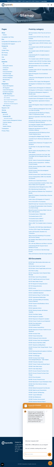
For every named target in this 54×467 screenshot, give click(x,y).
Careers (5, 48)
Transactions (5, 128)
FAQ (3, 57)
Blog (3, 39)
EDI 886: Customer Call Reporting (36, 392)
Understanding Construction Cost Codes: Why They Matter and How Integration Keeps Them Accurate (39, 156)
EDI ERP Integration (7, 93)
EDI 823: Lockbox (33, 305)
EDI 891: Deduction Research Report (37, 401)
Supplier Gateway (7, 126)
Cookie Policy (5, 50)
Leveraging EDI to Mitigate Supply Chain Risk (39, 136)
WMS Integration (6, 105)
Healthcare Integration (8, 75)
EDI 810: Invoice (32, 288)
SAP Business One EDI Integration (11, 103)
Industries (4, 61)
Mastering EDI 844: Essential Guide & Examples (39, 40)
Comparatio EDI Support (8, 44)
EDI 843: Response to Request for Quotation (39, 318)
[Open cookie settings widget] (2, 464)
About (3, 32)
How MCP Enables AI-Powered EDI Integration (39, 96)
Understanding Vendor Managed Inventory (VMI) (40, 186)
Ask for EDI (5, 114)
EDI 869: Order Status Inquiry (35, 366)
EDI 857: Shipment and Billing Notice (37, 345)
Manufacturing (6, 79)
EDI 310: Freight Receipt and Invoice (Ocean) (39, 279)
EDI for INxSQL (7, 97)
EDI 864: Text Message (34, 355)
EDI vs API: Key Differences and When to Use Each (40, 243)
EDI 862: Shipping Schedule (35, 353)
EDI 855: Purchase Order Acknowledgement (39, 340)
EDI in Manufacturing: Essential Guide (37, 189)
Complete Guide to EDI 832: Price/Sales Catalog (40, 61)
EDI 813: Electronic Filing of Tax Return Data (39, 295)
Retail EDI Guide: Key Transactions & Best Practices (40, 203)
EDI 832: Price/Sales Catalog (35, 314)
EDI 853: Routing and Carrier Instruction (38, 338)
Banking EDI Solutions (8, 65)
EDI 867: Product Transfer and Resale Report (39, 364)
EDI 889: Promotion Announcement (37, 399)
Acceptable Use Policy (8, 37)
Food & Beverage (7, 73)
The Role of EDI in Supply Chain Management (39, 81)
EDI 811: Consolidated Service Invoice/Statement (40, 290)
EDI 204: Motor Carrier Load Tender (37, 266)
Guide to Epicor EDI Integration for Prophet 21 (39, 199)
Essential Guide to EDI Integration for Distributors (40, 87)
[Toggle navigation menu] (51, 5)
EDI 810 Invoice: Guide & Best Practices (38, 180)
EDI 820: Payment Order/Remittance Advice (39, 303)
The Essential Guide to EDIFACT (36, 218)
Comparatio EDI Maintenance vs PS (11, 41)
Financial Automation (7, 71)
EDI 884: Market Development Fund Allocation (39, 388)
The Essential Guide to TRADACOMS (37, 214)
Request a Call (5, 108)
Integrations (5, 83)
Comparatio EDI (6, 116)
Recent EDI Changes (8, 118)
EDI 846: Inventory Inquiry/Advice (36, 327)
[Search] (48, 5)
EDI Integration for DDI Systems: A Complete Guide (40, 90)
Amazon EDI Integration (8, 85)
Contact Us (5, 46)
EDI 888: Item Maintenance (35, 397)
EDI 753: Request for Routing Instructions (38, 283)
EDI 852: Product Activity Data (35, 335)
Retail (4, 81)
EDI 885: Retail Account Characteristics (37, 390)
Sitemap (4, 110)
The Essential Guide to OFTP (35, 216)
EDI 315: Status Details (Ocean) (36, 281)
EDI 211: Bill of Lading (33, 270)
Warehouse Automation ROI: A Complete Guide (39, 63)
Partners (5, 34)
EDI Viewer (5, 55)
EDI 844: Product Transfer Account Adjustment (39, 321)
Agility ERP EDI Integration (9, 95)
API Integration (6, 87)
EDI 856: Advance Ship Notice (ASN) (37, 342)
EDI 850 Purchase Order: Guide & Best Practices (40, 174)
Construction (6, 67)
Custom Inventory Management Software (12, 120)
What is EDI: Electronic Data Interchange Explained (40, 253)
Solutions (4, 112)
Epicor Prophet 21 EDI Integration (10, 99)
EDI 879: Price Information (35, 377)
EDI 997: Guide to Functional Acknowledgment (39, 160)
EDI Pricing (5, 52)
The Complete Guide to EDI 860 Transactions (39, 58)
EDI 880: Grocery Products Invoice (37, 379)
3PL (3, 63)
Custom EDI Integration (8, 89)
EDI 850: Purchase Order (34, 333)
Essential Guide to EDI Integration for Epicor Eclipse (40, 98)
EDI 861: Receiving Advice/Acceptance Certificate (40, 351)
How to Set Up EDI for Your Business (37, 201)
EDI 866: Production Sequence (36, 361)
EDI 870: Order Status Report (35, 368)
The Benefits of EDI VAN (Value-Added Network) (40, 227)
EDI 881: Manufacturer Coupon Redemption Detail (40, 381)
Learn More (44, 1)
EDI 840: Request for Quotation (36, 316)
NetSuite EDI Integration (9, 101)
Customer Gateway (7, 122)
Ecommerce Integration (8, 91)
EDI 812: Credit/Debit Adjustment (36, 292)
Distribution (5, 69)
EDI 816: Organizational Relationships (37, 297)
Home (3, 59)
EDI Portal (5, 124)
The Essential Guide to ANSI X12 (36, 220)
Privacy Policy (5, 130)
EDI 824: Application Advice (35, 308)
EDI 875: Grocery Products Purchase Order (39, 371)
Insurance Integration (8, 77)
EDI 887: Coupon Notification (35, 394)
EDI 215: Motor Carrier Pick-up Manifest (38, 277)
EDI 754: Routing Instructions (35, 286)
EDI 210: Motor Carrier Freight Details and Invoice (40, 268)
